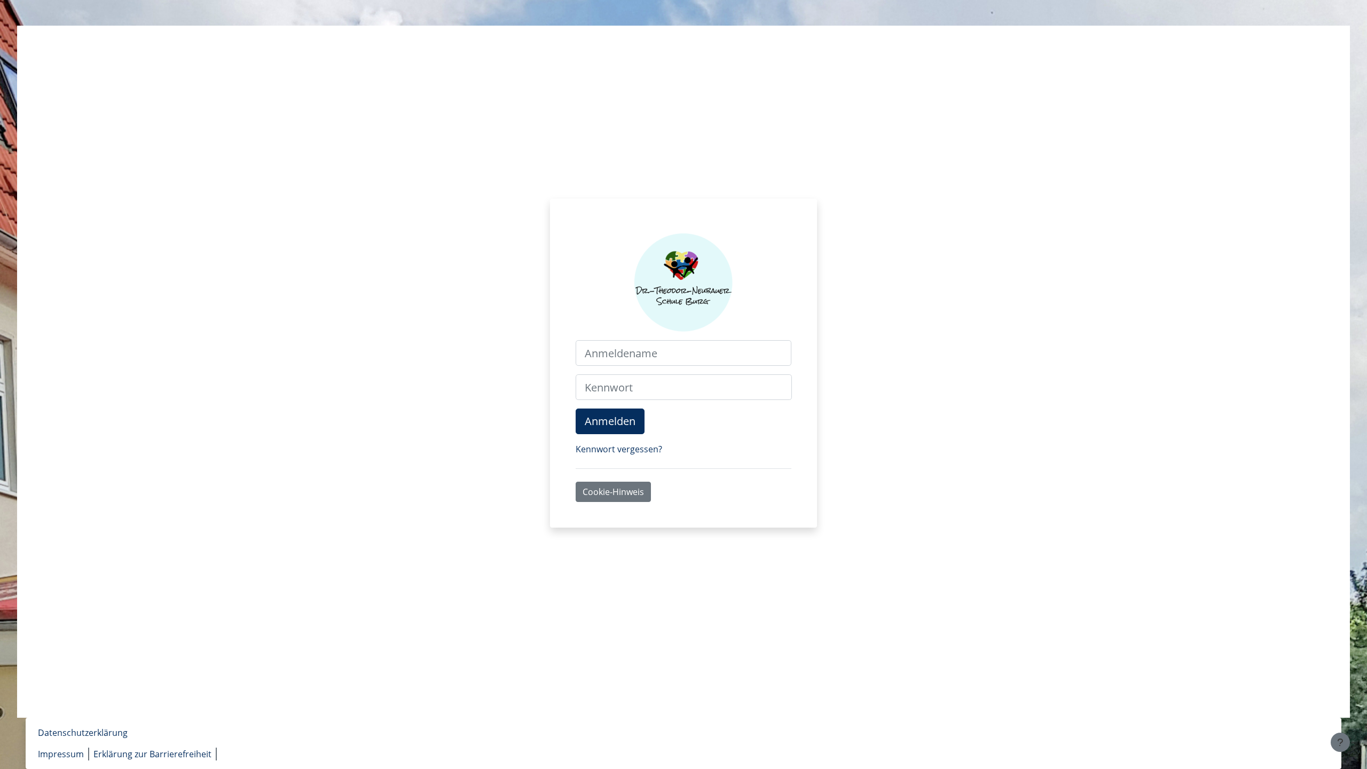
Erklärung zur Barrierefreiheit (152, 754)
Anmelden (610, 421)
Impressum (61, 754)
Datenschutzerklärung (83, 733)
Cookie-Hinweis (613, 492)
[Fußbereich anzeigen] (1340, 742)
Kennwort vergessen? (619, 449)
